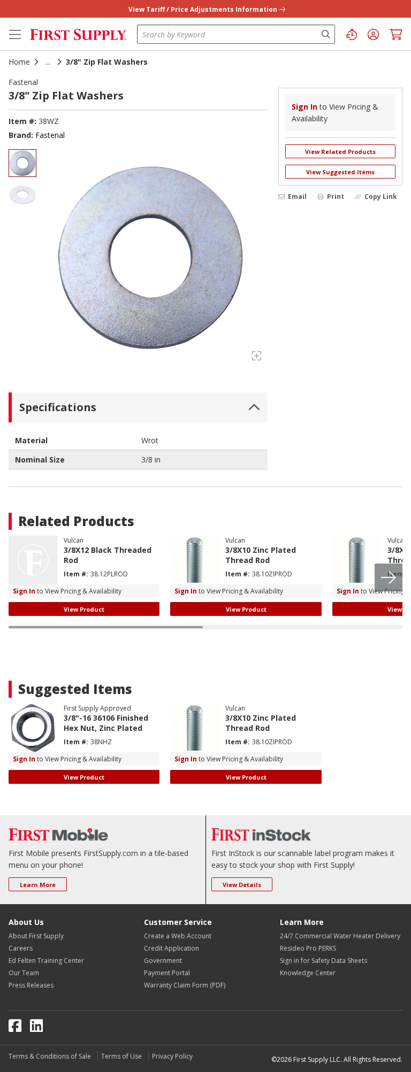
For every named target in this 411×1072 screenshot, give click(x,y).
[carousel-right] (388, 577)
